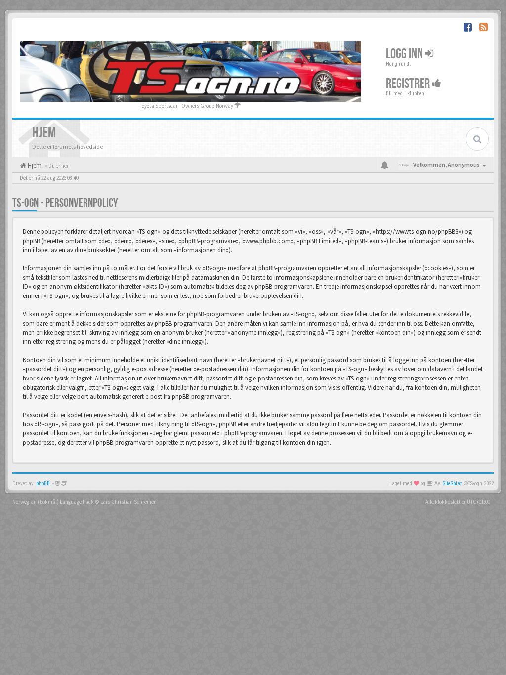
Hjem (34, 165)
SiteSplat (452, 483)
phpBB (43, 483)
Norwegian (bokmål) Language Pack (53, 501)
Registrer (409, 83)
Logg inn (405, 53)
